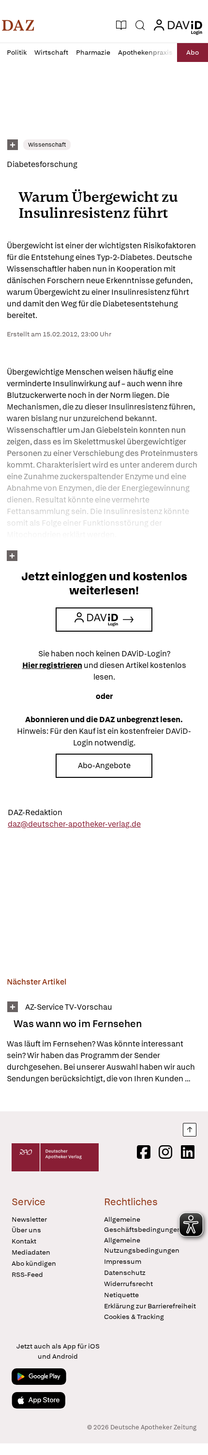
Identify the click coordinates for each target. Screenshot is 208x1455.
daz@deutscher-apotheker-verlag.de (74, 824)
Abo (192, 52)
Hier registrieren (52, 665)
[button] (18, 25)
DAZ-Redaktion (35, 812)
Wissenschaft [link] (47, 145)
